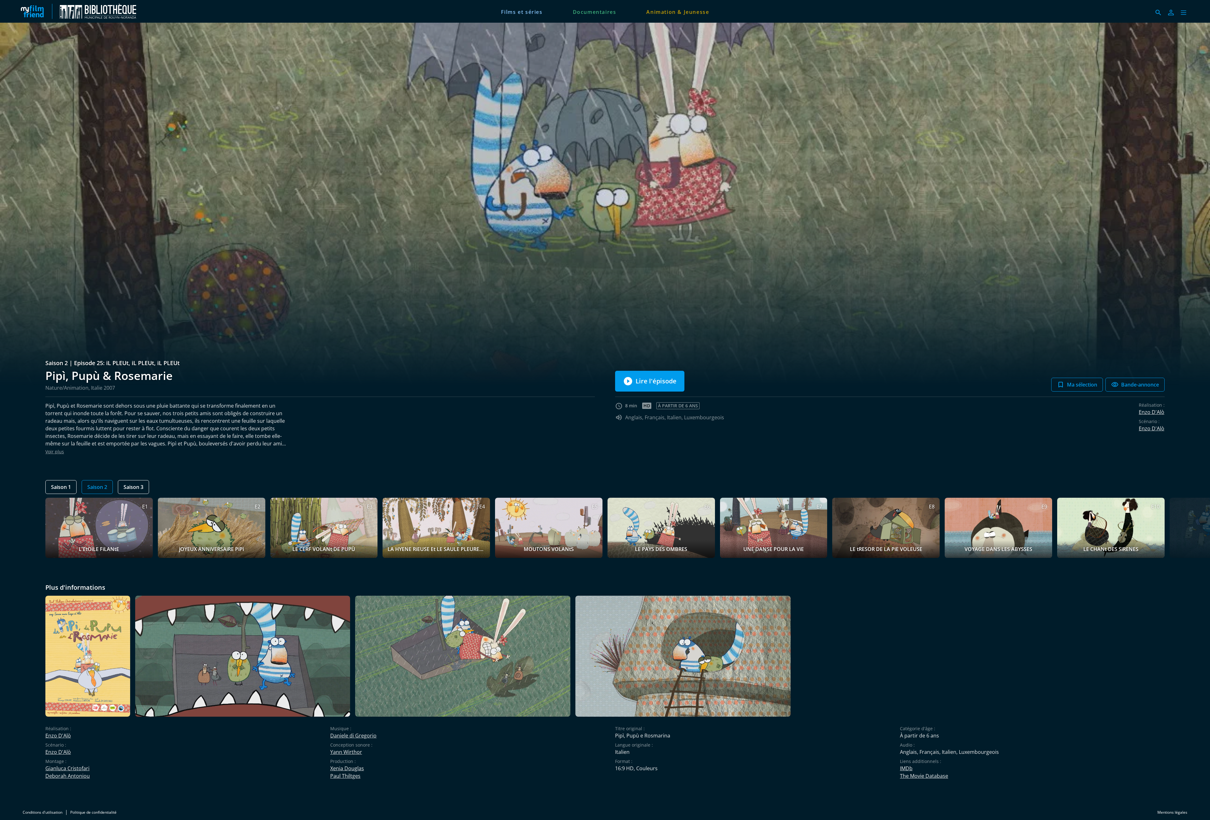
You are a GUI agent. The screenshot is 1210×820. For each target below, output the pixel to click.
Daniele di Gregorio (353, 735)
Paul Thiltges (345, 775)
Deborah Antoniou (67, 775)
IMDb (906, 768)
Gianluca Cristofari (67, 768)
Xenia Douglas (347, 768)
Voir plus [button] (54, 452)
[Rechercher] (1158, 12)
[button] (1183, 12)
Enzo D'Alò (1151, 412)
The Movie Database (924, 775)
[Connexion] (1171, 12)
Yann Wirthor (346, 751)
